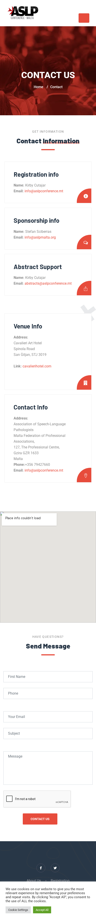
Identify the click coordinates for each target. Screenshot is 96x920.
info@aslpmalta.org (40, 237)
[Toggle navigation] (84, 18)
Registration (60, 881)
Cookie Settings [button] (18, 910)
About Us (34, 881)
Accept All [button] (42, 910)
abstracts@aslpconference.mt (48, 283)
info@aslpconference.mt (43, 191)
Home (38, 87)
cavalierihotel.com (37, 366)
